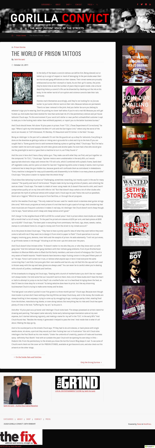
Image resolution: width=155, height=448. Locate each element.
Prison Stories (21, 35)
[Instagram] (146, 4)
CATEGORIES (8, 419)
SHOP (28, 419)
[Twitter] (141, 4)
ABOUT (20, 419)
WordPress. (147, 424)
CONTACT (38, 419)
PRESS (48, 419)
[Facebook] (137, 4)
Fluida (139, 424)
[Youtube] (150, 4)
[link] (97, 4)
